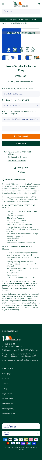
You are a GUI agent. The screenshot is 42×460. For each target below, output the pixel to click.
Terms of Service (8, 414)
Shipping (12, 82)
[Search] (4, 11)
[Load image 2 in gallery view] (13, 57)
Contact (5, 384)
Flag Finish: (19, 112)
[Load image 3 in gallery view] (21, 57)
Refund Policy (7, 404)
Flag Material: (17, 88)
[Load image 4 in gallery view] (28, 57)
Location (5, 379)
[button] (39, 4)
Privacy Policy (7, 399)
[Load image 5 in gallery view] (36, 57)
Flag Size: (15, 100)
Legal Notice (7, 394)
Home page (6, 374)
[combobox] (21, 11)
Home (4, 23)
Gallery (4, 389)
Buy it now (21, 143)
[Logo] (21, 4)
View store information (17, 160)
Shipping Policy (8, 409)
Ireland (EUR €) (10, 427)
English (6, 434)
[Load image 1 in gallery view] (5, 57)
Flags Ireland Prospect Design (19, 447)
